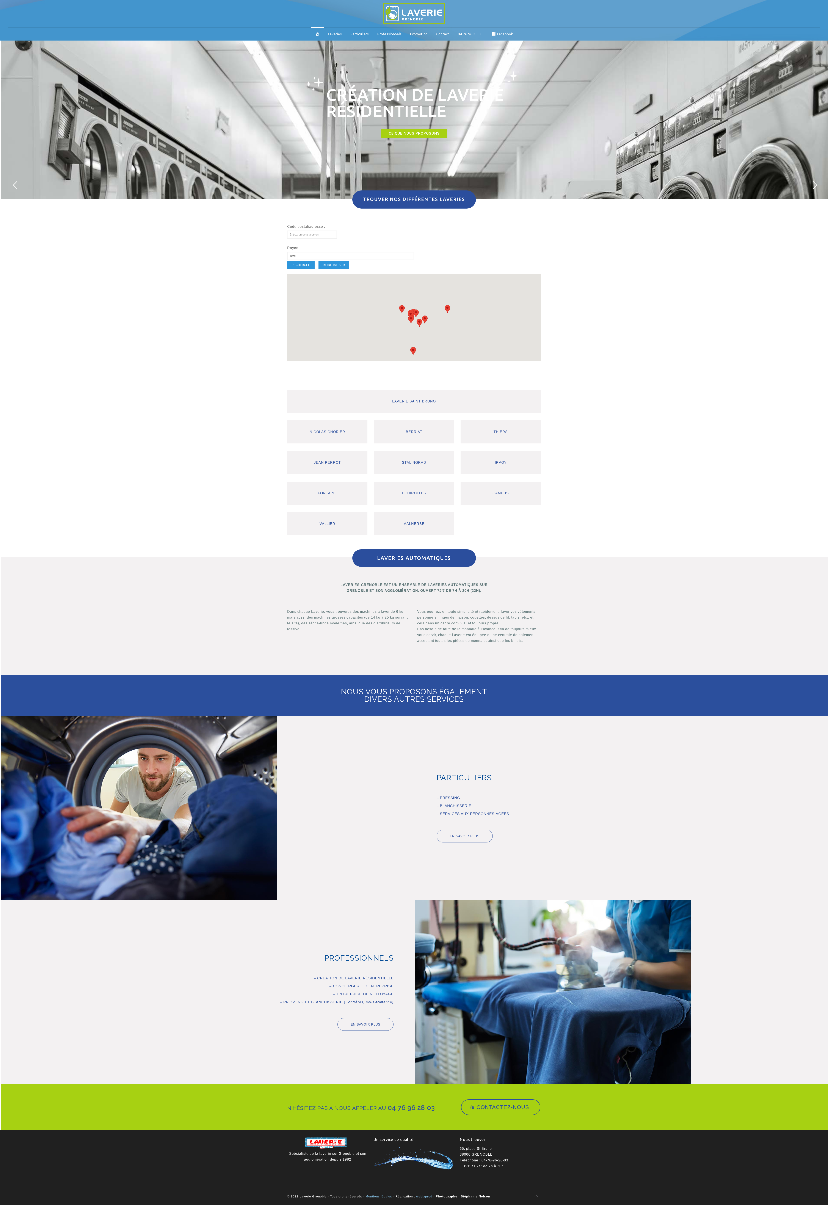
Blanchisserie (455, 806)
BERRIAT (414, 432)
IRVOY (501, 462)
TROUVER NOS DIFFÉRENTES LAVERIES (414, 199)
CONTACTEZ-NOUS (503, 1107)
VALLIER (327, 524)
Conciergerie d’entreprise (363, 986)
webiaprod (424, 1196)
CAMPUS (500, 493)
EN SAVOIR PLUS (465, 836)
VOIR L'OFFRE (415, 144)
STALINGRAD (414, 462)
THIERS (501, 432)
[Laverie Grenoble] (414, 13)
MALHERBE (414, 524)
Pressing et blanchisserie (338, 1002)
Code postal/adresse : (306, 226)
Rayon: (293, 248)
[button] (410, 315)
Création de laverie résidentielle (355, 978)
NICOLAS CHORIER (327, 432)
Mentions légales (378, 1196)
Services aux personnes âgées (474, 814)
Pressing (450, 798)
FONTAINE (327, 493)
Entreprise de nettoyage (365, 994)
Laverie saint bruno (414, 401)
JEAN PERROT (327, 462)
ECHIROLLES (414, 493)
